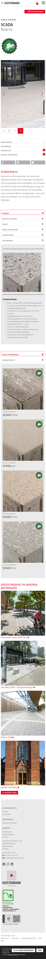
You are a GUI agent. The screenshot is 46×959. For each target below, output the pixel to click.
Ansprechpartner (8, 834)
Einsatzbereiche (6, 142)
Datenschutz (5, 938)
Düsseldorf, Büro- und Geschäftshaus (17, 687)
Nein (40, 950)
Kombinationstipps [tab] (8, 360)
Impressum (15, 938)
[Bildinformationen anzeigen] (20, 131)
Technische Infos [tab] (8, 235)
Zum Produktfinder (35, 12)
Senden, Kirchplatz (9, 787)
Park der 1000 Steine (10, 823)
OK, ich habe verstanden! (23, 950)
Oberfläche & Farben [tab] (9, 219)
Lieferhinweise (6, 146)
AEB (2, 941)
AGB (39, 938)
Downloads (6, 814)
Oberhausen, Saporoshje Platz (14, 637)
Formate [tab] (5, 224)
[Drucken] (3, 131)
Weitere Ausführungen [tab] (10, 355)
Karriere (5, 812)
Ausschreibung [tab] (7, 241)
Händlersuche (6, 151)
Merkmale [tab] (5, 213)
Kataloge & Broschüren (9, 155)
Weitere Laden (10, 793)
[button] (2, 121)
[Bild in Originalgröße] (15, 131)
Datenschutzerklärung (13, 954)
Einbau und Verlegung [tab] (10, 230)
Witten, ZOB (6, 737)
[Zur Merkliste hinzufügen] (9, 131)
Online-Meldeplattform (28, 938)
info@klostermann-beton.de (14, 858)
